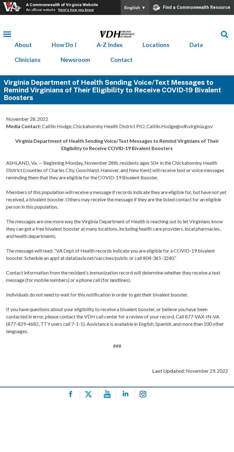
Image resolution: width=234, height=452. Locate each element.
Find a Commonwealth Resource (196, 7)
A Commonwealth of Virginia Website (62, 4)
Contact (121, 59)
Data (196, 44)
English (135, 7)
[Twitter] (90, 394)
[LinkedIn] (126, 394)
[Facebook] (71, 394)
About (23, 44)
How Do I (64, 44)
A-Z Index (109, 44)
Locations (156, 44)
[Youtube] (108, 394)
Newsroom (75, 59)
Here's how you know (76, 10)
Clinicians (28, 59)
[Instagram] (144, 394)
